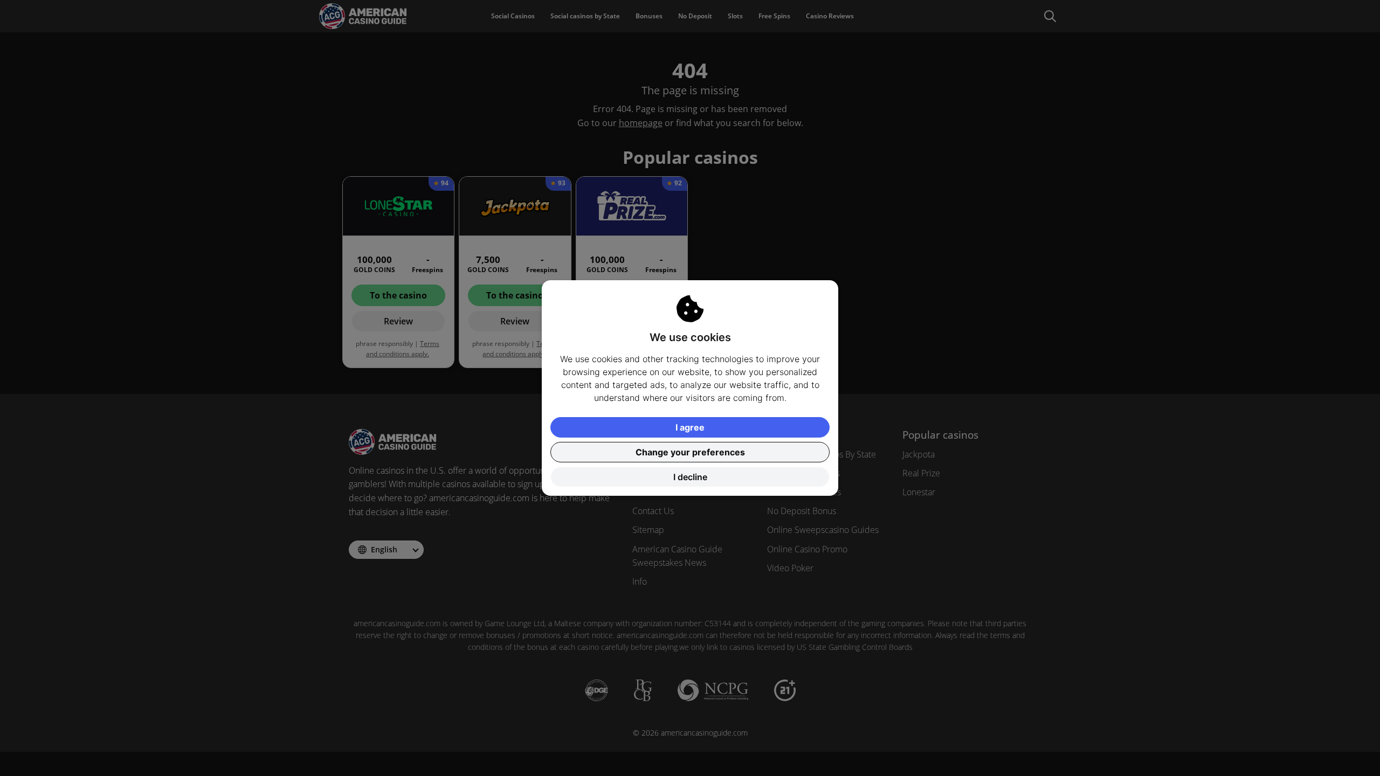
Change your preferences (690, 452)
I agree (690, 427)
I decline (690, 477)
